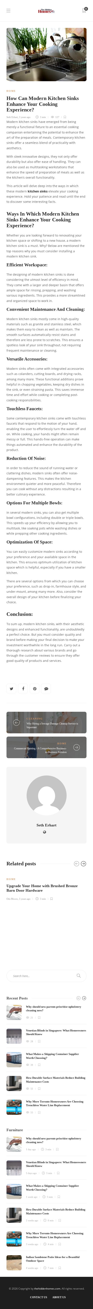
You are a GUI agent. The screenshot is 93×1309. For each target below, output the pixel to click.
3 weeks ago (32, 1244)
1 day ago (31, 1149)
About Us (59, 1297)
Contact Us (38, 1297)
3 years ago (24, 117)
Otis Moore (12, 899)
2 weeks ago (32, 1220)
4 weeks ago (32, 1268)
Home (11, 91)
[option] (46, 886)
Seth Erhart (12, 117)
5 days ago (31, 1173)
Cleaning (35, 718)
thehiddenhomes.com (47, 1288)
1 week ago (31, 1197)
